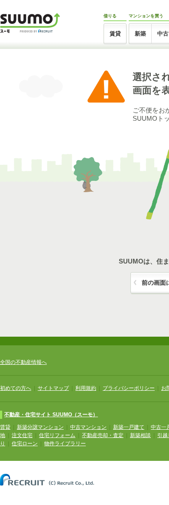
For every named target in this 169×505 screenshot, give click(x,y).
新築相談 (140, 435)
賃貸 (115, 33)
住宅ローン (25, 444)
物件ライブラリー (65, 444)
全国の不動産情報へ (23, 362)
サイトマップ (53, 388)
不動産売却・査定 (103, 435)
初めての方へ (15, 388)
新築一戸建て (128, 427)
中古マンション (88, 427)
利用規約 (85, 388)
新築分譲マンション (40, 427)
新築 (140, 33)
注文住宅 (22, 435)
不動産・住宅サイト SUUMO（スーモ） (51, 415)
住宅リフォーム (57, 435)
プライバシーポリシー (129, 388)
